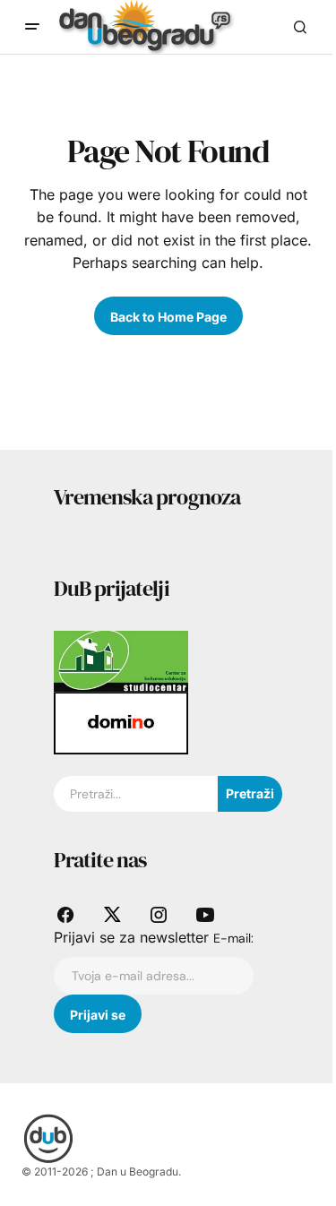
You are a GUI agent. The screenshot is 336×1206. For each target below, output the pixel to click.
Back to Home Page (168, 316)
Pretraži (250, 793)
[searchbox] (136, 794)
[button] (32, 27)
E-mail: (233, 938)
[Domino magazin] (121, 722)
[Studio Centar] (121, 660)
